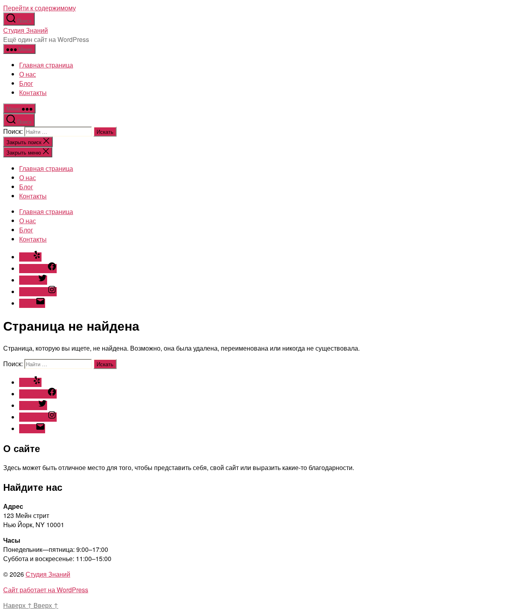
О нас (27, 74)
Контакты (33, 92)
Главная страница (46, 64)
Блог (26, 83)
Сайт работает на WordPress (45, 589)
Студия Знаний (25, 30)
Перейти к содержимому (39, 7)
